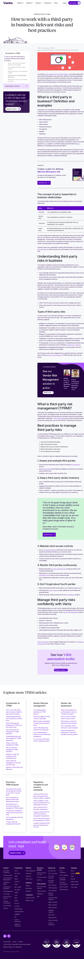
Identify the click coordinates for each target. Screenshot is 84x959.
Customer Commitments (6, 902)
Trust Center (6, 894)
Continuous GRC (7, 875)
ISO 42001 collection (51, 881)
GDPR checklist (64, 889)
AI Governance (7, 905)
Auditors (39, 880)
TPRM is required (58, 418)
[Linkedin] (5, 936)
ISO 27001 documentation (64, 883)
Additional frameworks (18, 925)
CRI (15, 917)
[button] (20, 3)
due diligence (71, 595)
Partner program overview (41, 873)
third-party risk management (54, 355)
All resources (51, 870)
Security (73, 879)
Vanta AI (5, 908)
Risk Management (8, 891)
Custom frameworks (18, 920)
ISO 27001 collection (51, 877)
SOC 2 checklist (64, 875)
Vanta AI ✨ (29, 873)
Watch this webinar (43, 642)
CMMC (16, 892)
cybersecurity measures (73, 345)
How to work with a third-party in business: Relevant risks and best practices (58, 50)
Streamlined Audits (6, 883)
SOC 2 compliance (63, 871)
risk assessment (75, 464)
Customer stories (30, 897)
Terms (14, 942)
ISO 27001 (17, 873)
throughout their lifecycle (58, 569)
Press (72, 876)
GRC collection (52, 885)
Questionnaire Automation (7, 887)
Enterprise (28, 891)
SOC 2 (16, 870)
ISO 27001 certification (63, 878)
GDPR (16, 876)
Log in (65, 3)
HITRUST (17, 881)
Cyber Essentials (19, 911)
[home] (8, 3)
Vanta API (28, 876)
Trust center (74, 887)
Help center (51, 914)
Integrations (40, 893)
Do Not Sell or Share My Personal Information (17, 944)
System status (74, 881)
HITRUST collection (51, 894)
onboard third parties (50, 550)
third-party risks (42, 249)
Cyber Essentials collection (52, 898)
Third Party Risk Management (7, 878)
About (72, 870)
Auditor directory (41, 891)
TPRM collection (52, 888)
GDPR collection (52, 907)
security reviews (53, 590)
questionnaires (46, 469)
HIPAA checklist (64, 887)
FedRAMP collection (51, 911)
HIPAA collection (52, 905)
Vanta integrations (30, 870)
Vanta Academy (52, 917)
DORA (16, 900)
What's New (29, 879)
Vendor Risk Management (70, 612)
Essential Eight (18, 909)
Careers (73, 873)
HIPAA (16, 879)
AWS (38, 896)
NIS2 (16, 898)
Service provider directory (41, 887)
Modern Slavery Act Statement (12, 947)
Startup (28, 885)
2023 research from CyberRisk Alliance (56, 74)
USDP (16, 884)
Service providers (42, 877)
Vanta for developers (51, 923)
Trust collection (52, 890)
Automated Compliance (6, 871)
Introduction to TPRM (48, 48)
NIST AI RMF (18, 887)
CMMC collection (53, 902)
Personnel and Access (7, 897)
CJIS (16, 895)
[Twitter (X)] (8, 936)
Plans (56, 3)
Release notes (30, 900)
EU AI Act (17, 906)
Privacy (20, 942)
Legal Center (7, 942)
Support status (75, 884)
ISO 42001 (17, 890)
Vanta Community (53, 920)
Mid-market (29, 888)
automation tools (44, 575)
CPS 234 (17, 903)
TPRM (39, 48)
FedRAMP (17, 914)
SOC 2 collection (52, 873)
